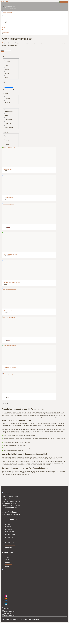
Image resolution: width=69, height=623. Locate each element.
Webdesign (36, 619)
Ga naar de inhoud (5, 1)
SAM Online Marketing (26, 619)
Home (3, 42)
